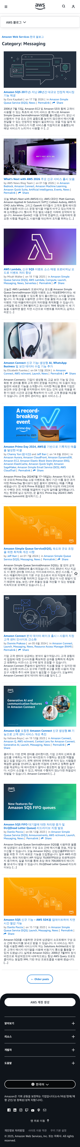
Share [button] (59, 102)
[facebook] (8, 1111)
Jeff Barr (42, 454)
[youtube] (32, 1111)
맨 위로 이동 (38, 1120)
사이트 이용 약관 (37, 1130)
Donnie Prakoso (16, 643)
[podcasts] (38, 1111)
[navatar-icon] (73, 6)
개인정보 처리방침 (14, 1130)
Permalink (44, 102)
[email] (44, 1111)
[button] (40, 22)
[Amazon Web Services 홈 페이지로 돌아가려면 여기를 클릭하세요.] (40, 7)
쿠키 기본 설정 (58, 1130)
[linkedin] (14, 1111)
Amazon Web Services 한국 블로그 (23, 36)
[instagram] (20, 1111)
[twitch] (26, 1111)
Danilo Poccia (15, 831)
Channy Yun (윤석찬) (19, 454)
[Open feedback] (76, 573)
